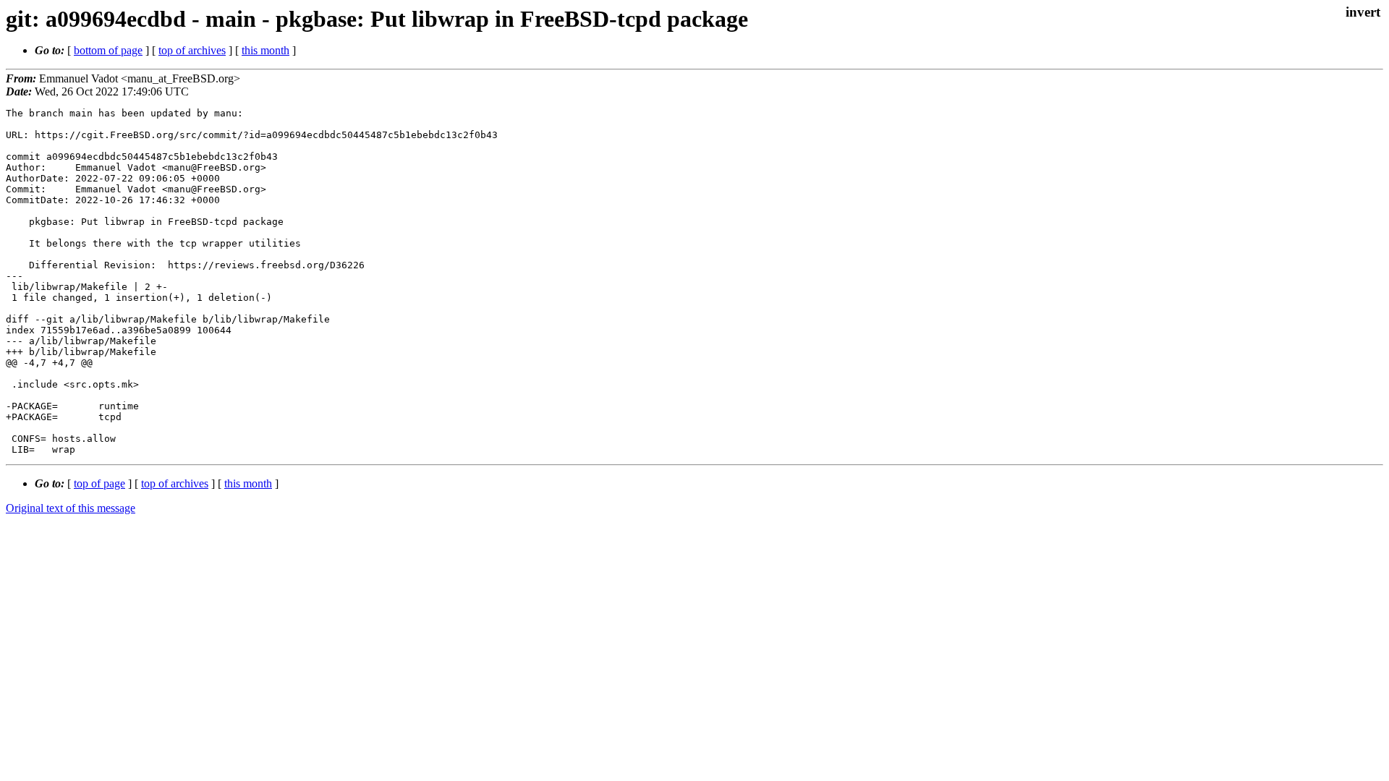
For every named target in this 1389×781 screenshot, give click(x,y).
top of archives (192, 50)
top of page (99, 483)
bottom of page (108, 50)
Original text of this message (70, 508)
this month (265, 50)
